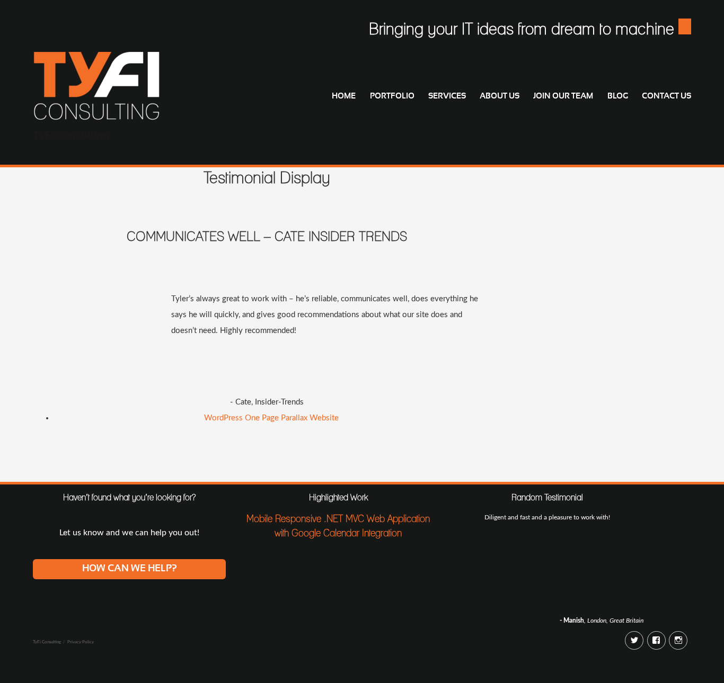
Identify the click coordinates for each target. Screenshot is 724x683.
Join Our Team (563, 96)
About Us (499, 96)
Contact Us (666, 96)
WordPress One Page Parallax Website (271, 418)
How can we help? (129, 568)
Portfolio (392, 96)
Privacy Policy (80, 642)
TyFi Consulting (71, 134)
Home (344, 96)
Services (447, 96)
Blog (617, 96)
